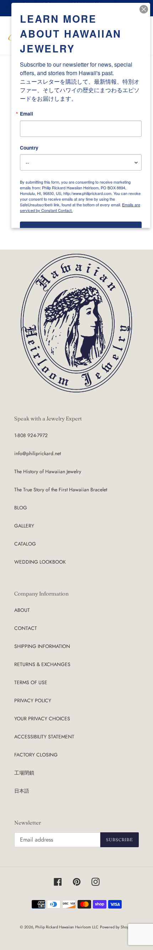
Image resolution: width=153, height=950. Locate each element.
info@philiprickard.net (37, 453)
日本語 (21, 790)
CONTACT (25, 628)
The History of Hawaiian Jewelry (47, 471)
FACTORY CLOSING (36, 754)
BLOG (20, 507)
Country (29, 147)
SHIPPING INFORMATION (42, 646)
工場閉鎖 (24, 772)
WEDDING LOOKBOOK (40, 561)
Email (26, 113)
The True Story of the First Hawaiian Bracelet (60, 489)
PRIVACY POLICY (32, 700)
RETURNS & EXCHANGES (42, 664)
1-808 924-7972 (31, 435)
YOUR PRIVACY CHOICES (42, 718)
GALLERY (24, 525)
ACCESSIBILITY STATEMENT (44, 736)
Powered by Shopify (116, 927)
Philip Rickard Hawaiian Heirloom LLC (67, 927)
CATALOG (25, 543)
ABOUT (22, 610)
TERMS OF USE (30, 682)
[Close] (143, 9)
